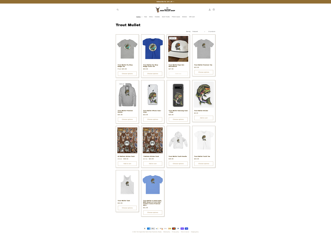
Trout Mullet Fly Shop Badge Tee (125, 65)
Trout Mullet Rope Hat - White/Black (177, 65)
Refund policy (166, 231)
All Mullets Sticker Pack (126, 156)
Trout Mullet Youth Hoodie (178, 156)
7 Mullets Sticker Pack (151, 156)
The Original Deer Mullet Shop (143, 231)
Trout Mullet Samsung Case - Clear (178, 111)
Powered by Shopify (157, 231)
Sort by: (188, 31)
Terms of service (185, 231)
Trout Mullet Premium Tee (203, 65)
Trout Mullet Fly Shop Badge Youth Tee (150, 65)
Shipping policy (195, 231)
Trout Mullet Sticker (201, 110)
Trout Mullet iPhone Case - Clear (152, 111)
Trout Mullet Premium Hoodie (125, 111)
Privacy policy (175, 231)
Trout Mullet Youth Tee (202, 156)
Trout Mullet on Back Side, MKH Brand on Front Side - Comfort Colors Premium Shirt (152, 203)
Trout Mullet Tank (124, 200)
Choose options (127, 73)
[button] (118, 10)
